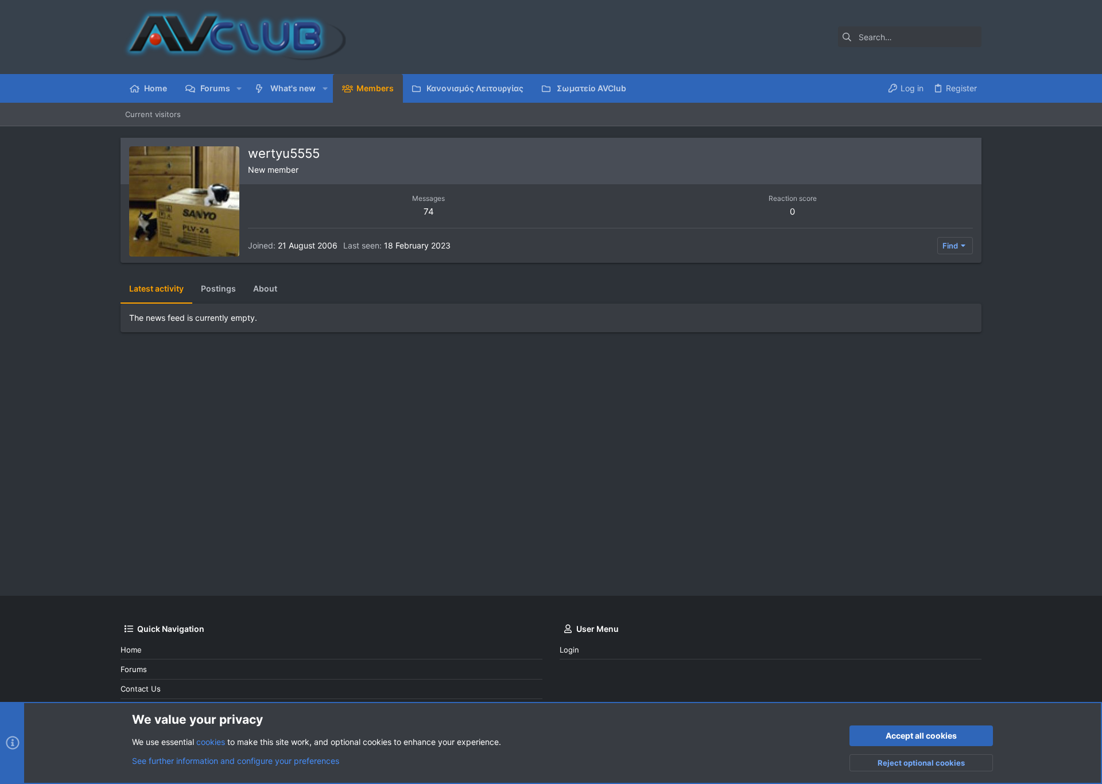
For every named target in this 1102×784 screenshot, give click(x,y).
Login (569, 649)
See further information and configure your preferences (235, 761)
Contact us (141, 688)
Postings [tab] (218, 288)
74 (429, 211)
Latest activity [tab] (156, 288)
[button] (239, 88)
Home (131, 649)
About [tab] (265, 288)
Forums (134, 669)
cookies (210, 742)
